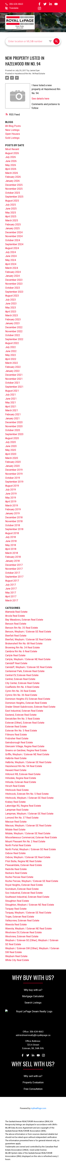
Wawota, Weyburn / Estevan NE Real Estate (28, 928)
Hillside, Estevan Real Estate (20, 782)
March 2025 (11, 220)
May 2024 (10, 260)
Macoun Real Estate (16, 821)
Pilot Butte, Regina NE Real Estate (23, 861)
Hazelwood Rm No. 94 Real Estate (30, 73)
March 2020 (11, 458)
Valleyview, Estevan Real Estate (22, 920)
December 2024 (14, 232)
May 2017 (10, 592)
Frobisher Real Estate (16, 738)
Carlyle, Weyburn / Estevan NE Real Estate (27, 659)
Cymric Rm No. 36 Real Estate (21, 695)
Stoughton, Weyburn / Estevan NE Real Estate (29, 904)
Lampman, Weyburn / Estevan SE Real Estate (29, 813)
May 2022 (10, 355)
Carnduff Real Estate (16, 663)
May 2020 (10, 450)
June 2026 (11, 161)
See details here (40, 98)
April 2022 (10, 359)
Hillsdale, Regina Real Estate (20, 778)
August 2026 (12, 153)
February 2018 (13, 556)
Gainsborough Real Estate (19, 742)
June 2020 (11, 446)
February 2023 (13, 319)
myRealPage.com (38, 1108)
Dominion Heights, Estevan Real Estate (26, 702)
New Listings (12, 130)
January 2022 (12, 371)
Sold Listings (12, 137)
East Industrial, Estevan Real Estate (24, 710)
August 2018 (12, 533)
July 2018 (10, 537)
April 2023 (10, 311)
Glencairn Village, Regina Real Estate (24, 746)
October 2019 (12, 477)
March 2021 (11, 410)
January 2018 (12, 560)
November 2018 (14, 521)
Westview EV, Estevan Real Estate (23, 932)
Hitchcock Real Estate (17, 790)
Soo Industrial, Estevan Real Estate (24, 892)
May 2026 (10, 165)
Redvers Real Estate (16, 873)
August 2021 (12, 390)
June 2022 (11, 351)
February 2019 (13, 509)
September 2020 (14, 434)
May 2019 (10, 497)
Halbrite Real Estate (16, 758)
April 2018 (10, 549)
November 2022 (14, 331)
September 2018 (14, 529)
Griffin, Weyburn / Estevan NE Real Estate (27, 754)
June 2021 (11, 398)
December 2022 (14, 327)
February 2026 (13, 176)
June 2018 (11, 541)
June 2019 (11, 493)
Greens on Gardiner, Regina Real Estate (26, 750)
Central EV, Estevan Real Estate (22, 675)
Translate (13, 8)
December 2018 (14, 517)
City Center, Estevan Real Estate (22, 683)
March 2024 (11, 267)
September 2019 (14, 481)
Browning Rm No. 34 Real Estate (22, 647)
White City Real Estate (17, 960)
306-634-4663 (16, 4)
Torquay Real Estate (16, 908)
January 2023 (12, 323)
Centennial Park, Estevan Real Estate (25, 671)
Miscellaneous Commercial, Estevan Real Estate (31, 837)
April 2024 (10, 264)
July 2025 (10, 204)
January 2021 (12, 418)
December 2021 (14, 374)
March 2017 (11, 600)
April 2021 (10, 406)
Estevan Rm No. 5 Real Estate (21, 730)
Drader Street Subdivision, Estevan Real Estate (30, 706)
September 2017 (14, 576)
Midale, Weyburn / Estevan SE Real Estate (27, 833)
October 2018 (12, 525)
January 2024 (12, 275)
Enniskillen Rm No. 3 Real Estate (22, 718)
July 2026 (10, 157)
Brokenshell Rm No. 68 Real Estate (24, 643)
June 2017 (11, 588)
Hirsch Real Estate (15, 785)
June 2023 (11, 303)
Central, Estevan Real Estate (20, 679)
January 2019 (12, 513)
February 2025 (13, 224)
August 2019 (12, 485)
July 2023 (10, 299)
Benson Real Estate (15, 623)
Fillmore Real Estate (16, 734)
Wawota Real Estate (16, 924)
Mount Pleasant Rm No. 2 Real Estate (25, 841)
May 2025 (10, 212)
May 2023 (10, 307)
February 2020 (13, 461)
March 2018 (11, 553)
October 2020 (12, 430)
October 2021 (12, 382)
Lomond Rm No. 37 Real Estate (22, 817)
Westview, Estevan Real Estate (21, 936)
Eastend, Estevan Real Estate (21, 714)
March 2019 (11, 505)
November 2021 (14, 378)
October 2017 (12, 572)
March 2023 (11, 315)
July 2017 (10, 584)
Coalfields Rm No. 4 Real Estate (22, 686)
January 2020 (12, 465)
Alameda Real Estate (16, 611)
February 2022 (13, 366)
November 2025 (14, 188)
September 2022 (14, 339)
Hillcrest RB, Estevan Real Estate (23, 774)
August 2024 (12, 248)
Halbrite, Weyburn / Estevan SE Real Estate (28, 762)
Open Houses (12, 133)
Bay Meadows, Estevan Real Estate (24, 619)
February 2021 (13, 414)
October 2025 (12, 192)
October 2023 (12, 287)
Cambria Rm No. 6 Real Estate (21, 651)
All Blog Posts (13, 126)
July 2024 (10, 252)
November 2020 (14, 426)
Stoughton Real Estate (17, 900)
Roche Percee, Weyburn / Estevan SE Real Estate (31, 881)
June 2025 (11, 208)
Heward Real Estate (15, 770)
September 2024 (14, 244)
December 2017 (14, 564)
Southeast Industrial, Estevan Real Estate (27, 896)
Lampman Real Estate (17, 809)
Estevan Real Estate (16, 726)
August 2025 (12, 200)
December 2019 (14, 469)
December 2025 (14, 184)
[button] (14, 4)
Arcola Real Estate (15, 615)
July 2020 (10, 442)
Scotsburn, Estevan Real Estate (22, 888)
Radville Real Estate (16, 869)
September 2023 (14, 291)
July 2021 (10, 394)
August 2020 (12, 438)
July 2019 (10, 489)
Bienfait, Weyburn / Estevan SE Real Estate (28, 639)
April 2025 (10, 216)
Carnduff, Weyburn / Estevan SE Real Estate (28, 667)
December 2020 (14, 422)
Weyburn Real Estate (16, 956)
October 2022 (12, 335)
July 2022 (10, 347)
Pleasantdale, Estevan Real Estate (23, 865)
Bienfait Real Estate (15, 635)
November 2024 (14, 236)
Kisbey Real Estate (15, 801)
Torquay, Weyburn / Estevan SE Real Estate (28, 912)
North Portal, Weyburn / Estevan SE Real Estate (30, 849)
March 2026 (11, 173)
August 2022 (12, 343)
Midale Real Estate (15, 829)
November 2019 (14, 473)
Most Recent (12, 149)
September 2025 (14, 196)
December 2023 (14, 279)
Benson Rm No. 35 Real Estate (21, 627)
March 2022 (11, 362)
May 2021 (10, 402)
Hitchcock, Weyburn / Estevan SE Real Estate (29, 797)
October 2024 (12, 240)
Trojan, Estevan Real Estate (19, 916)
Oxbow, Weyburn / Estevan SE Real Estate (27, 857)
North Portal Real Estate (18, 845)
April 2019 (10, 501)
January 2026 (12, 180)
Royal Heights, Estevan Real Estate (24, 884)
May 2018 (10, 545)
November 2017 (14, 568)
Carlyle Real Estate (15, 655)
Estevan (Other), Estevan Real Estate (24, 722)
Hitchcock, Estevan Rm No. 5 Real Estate (27, 793)
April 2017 (10, 596)
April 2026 (10, 169)
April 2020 (10, 454)
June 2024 (11, 256)
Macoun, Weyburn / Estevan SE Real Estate (28, 825)
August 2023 (12, 295)
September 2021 (14, 386)
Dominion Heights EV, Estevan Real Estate (27, 698)
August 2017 (12, 580)
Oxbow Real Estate (15, 853)
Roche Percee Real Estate (19, 877)
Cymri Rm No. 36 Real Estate (20, 691)
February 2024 (13, 272)
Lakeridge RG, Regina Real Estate (23, 805)
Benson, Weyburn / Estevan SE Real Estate (28, 631)
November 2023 (14, 283)
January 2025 (12, 228)
